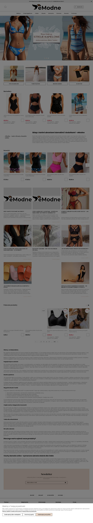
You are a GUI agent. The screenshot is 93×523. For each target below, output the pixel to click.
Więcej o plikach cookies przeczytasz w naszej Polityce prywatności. (19, 511)
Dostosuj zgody (29, 514)
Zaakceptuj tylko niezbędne (12, 514)
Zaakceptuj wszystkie (44, 514)
